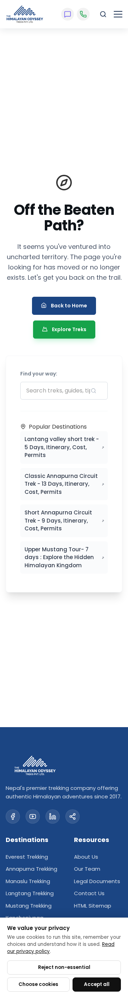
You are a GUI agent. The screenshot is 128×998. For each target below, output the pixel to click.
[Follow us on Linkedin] (53, 816)
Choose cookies (38, 984)
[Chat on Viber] (67, 14)
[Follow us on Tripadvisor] (72, 816)
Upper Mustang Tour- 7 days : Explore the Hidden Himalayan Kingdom (59, 557)
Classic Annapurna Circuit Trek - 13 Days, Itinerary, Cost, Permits (61, 484)
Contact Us (89, 893)
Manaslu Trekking (28, 881)
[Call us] (83, 14)
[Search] (103, 14)
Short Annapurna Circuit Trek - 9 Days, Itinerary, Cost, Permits (58, 520)
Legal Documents (97, 881)
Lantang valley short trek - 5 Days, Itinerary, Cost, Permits (62, 447)
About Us (86, 856)
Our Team (87, 868)
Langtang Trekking (30, 893)
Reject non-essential (64, 967)
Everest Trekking (27, 856)
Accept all (97, 984)
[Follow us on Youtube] (33, 816)
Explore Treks (69, 329)
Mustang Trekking (29, 905)
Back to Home (69, 305)
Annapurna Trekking (31, 868)
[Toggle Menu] (118, 14)
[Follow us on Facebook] (13, 816)
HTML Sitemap (92, 905)
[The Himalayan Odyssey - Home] (25, 14)
